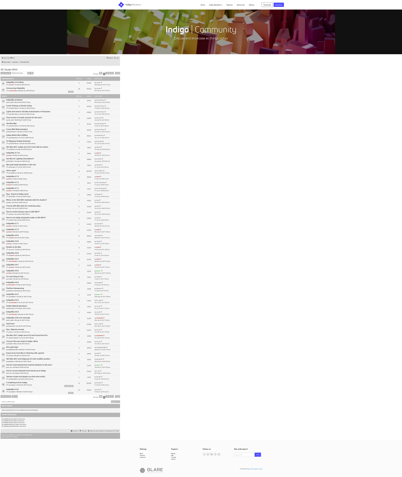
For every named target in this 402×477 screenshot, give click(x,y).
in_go (9, 367)
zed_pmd (11, 120)
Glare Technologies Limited (254, 469)
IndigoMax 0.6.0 (12, 312)
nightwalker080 (13, 349)
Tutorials (173, 457)
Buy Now (278, 5)
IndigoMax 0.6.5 (12, 282)
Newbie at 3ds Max (13, 247)
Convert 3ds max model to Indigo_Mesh (22, 341)
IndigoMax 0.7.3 (12, 182)
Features (229, 5)
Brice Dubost (14, 338)
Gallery (251, 5)
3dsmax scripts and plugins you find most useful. (25, 376)
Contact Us (143, 457)
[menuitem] (203, 5)
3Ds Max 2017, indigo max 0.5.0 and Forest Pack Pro (27, 335)
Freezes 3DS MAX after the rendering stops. (23, 206)
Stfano (98, 147)
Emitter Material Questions (16, 306)
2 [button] (106, 73)
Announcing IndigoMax (15, 88)
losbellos (13, 173)
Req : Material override (15, 329)
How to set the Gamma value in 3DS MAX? (23, 212)
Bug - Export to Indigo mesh (17, 194)
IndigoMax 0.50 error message (18, 318)
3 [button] (108, 73)
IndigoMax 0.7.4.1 (13, 153)
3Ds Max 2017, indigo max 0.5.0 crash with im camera (27, 147)
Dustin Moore (100, 100)
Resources (241, 5)
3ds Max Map (11, 123)
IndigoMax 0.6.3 (12, 300)
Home (203, 5)
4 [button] (110, 73)
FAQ (172, 455)
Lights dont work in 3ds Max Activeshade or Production (28, 111)
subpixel (12, 297)
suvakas (98, 224)
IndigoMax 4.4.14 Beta (15, 82)
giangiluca (11, 361)
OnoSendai (13, 91)
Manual (173, 453)
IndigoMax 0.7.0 (12, 229)
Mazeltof (15, 437)
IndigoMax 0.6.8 (12, 253)
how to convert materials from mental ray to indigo (26, 371)
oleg (9, 202)
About (141, 453)
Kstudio (12, 196)
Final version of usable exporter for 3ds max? (24, 117)
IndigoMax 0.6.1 (12, 259)
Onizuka (98, 383)
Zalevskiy (99, 141)
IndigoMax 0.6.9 (12, 241)
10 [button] (116, 73)
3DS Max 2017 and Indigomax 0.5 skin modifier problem (28, 359)
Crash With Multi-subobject (17, 129)
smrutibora (99, 171)
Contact (173, 459)
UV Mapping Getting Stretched (18, 141)
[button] (100, 73)
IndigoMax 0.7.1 (12, 223)
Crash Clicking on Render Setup (19, 106)
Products (142, 455)
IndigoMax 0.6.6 (12, 271)
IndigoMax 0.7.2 (12, 188)
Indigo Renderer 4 (215, 5)
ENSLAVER (13, 379)
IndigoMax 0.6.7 (12, 265)
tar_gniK (10, 102)
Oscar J (98, 271)
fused (12, 85)
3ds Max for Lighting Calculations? (20, 159)
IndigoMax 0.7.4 (12, 176)
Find (257, 455)
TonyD (98, 241)
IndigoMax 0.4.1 (12, 294)
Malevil (12, 149)
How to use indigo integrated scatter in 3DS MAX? (26, 218)
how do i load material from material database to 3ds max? (29, 365)
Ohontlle (10, 161)
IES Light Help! (12, 347)
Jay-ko (98, 82)
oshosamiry (13, 138)
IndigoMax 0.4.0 (12, 389)
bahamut (10, 291)
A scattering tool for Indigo (16, 382)
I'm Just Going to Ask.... (15, 276)
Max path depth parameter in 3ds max (21, 165)
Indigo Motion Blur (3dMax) (17, 135)
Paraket (12, 167)
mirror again (11, 170)
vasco (98, 389)
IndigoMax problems (14, 100)
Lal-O (12, 249)
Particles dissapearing (15, 288)
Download (267, 5)
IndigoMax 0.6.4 (12, 235)
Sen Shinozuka (100, 182)
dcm (11, 332)
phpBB (10, 435)
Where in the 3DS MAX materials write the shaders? (26, 200)
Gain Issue (10, 324)
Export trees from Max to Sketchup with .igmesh (25, 353)
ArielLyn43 (11, 308)
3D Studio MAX (9, 69)
